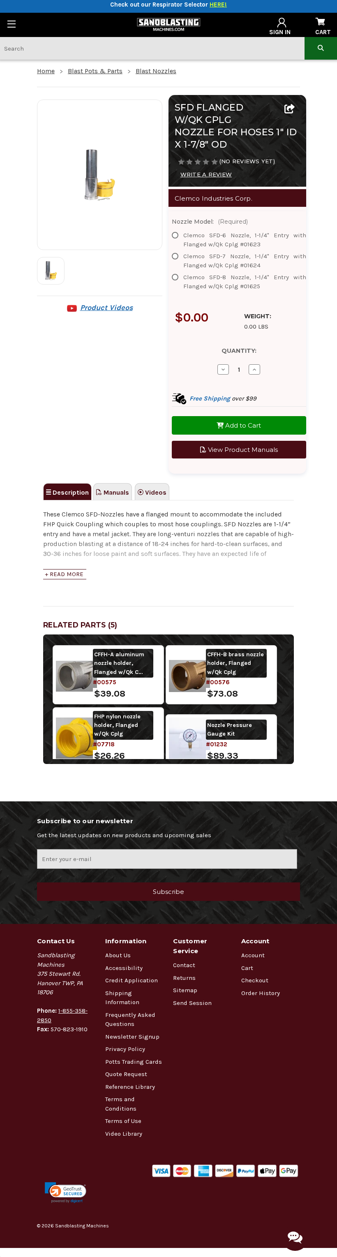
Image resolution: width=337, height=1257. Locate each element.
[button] (65, 1193)
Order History (260, 993)
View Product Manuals (242, 450)
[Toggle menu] (11, 23)
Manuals (115, 492)
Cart (247, 968)
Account (253, 955)
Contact (184, 965)
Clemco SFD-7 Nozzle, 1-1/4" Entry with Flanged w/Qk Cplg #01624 (244, 260)
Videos (154, 492)
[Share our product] (289, 109)
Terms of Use (123, 1121)
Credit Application (131, 980)
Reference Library (130, 1086)
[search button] (321, 48)
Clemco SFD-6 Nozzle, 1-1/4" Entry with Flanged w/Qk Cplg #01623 (244, 239)
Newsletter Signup (132, 1036)
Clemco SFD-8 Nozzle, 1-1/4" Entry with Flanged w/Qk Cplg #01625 (244, 281)
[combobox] (152, 48)
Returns (184, 978)
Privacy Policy (125, 1049)
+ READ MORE (64, 574)
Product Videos (106, 307)
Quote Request (126, 1074)
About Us (118, 955)
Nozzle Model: (210, 221)
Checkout (254, 980)
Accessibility (124, 968)
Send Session (192, 1003)
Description (70, 492)
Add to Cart (242, 425)
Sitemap (185, 990)
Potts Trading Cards (133, 1061)
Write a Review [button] (206, 174)
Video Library (123, 1133)
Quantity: (239, 350)
